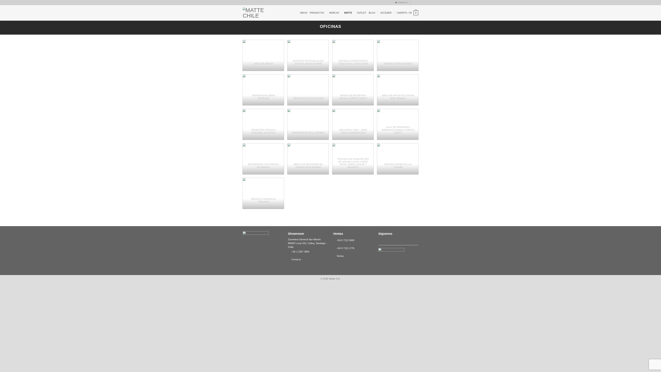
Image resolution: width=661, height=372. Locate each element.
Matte (348, 13)
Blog (372, 13)
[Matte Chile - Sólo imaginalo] (260, 12)
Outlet (361, 13)
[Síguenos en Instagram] (417, 2)
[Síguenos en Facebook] (413, 2)
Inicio (303, 13)
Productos (317, 13)
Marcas (334, 13)
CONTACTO (402, 2)
